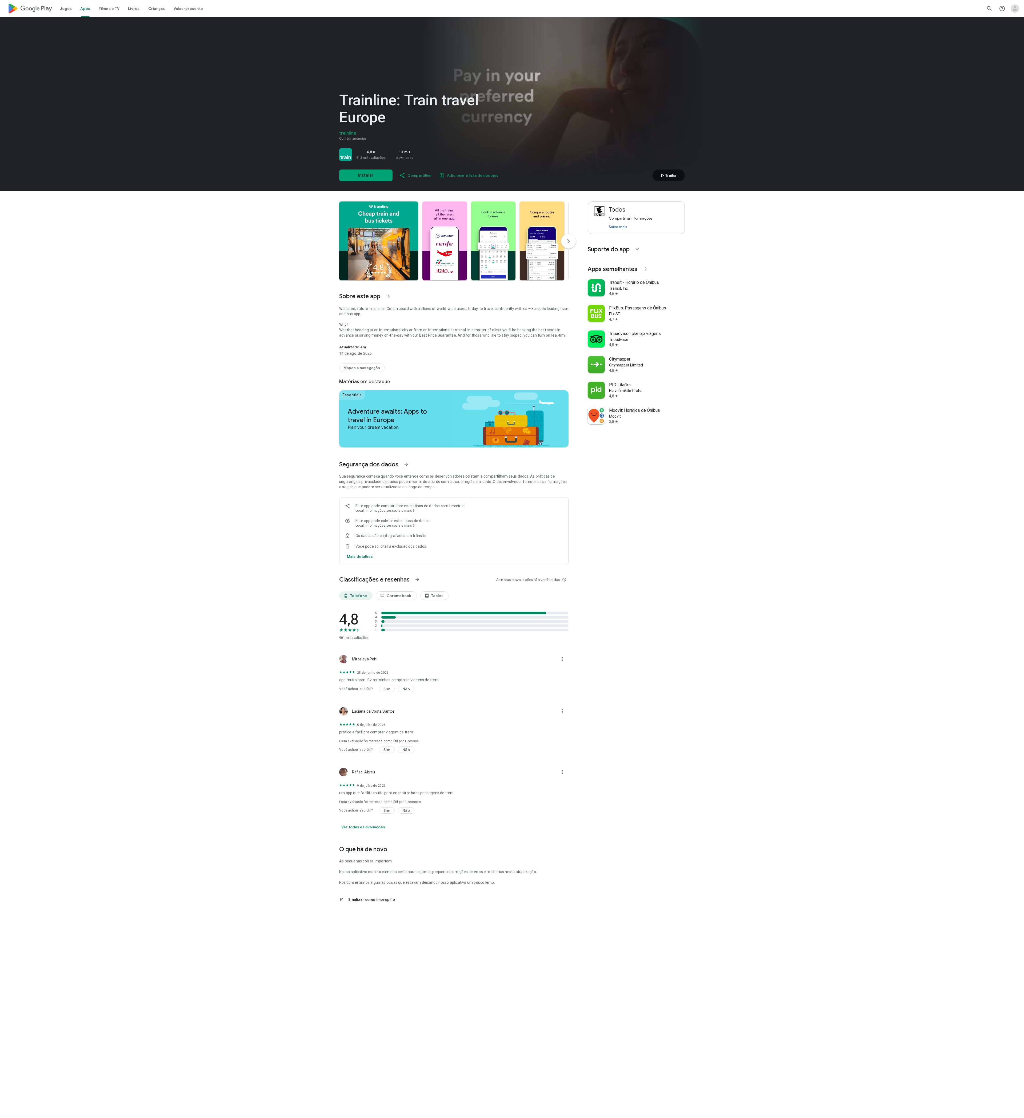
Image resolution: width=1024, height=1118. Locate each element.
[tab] (66, 8)
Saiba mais (618, 226)
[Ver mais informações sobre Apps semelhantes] (645, 269)
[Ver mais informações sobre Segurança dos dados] (406, 464)
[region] (414, 154)
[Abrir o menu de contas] (1015, 8)
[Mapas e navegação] (362, 368)
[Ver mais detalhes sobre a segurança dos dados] (360, 556)
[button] (378, 240)
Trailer (668, 175)
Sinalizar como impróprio (367, 899)
